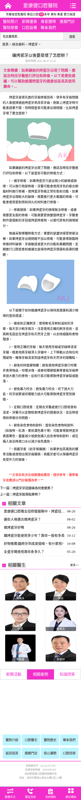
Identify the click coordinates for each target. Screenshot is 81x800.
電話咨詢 (30, 797)
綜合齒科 (18, 44)
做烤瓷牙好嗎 (14, 527)
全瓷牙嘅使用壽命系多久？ (24, 552)
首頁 (5, 44)
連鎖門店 (31, 753)
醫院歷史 (50, 740)
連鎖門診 (67, 22)
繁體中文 (10, 797)
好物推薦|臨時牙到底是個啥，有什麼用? (33, 543)
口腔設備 (29, 28)
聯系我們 (48, 28)
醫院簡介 (10, 22)
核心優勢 (50, 753)
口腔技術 (69, 753)
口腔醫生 (31, 740)
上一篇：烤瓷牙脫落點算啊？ (20, 494)
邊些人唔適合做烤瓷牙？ (22, 519)
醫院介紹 (12, 740)
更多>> (74, 565)
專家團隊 (48, 22)
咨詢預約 (50, 797)
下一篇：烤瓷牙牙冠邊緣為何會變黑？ (27, 488)
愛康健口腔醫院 (40, 5)
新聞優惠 (29, 22)
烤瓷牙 (33, 44)
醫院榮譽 (10, 28)
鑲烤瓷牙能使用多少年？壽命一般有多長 (34, 535)
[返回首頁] (8, 5)
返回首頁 (12, 753)
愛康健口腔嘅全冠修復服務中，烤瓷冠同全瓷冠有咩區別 (35, 511)
